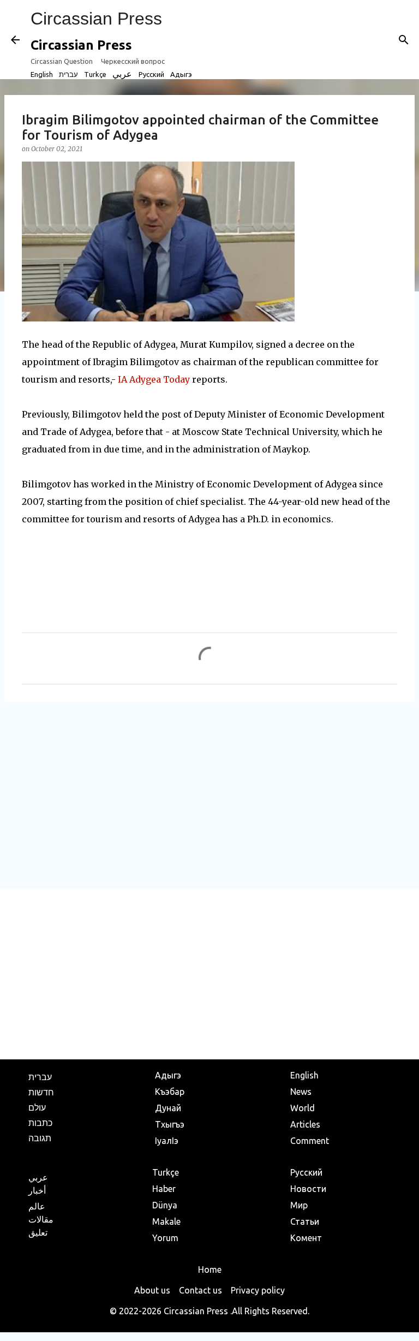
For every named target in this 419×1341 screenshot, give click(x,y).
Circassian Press (96, 18)
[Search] (403, 40)
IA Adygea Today (154, 379)
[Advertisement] (209, 794)
